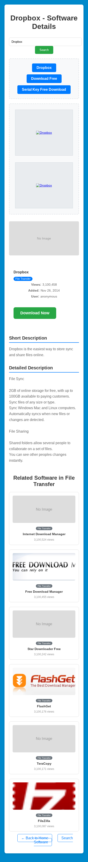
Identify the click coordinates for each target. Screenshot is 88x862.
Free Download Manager (44, 591)
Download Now (34, 313)
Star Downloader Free (44, 649)
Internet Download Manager (44, 534)
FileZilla (44, 821)
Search (44, 50)
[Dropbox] (44, 185)
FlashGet (44, 706)
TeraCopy (44, 763)
